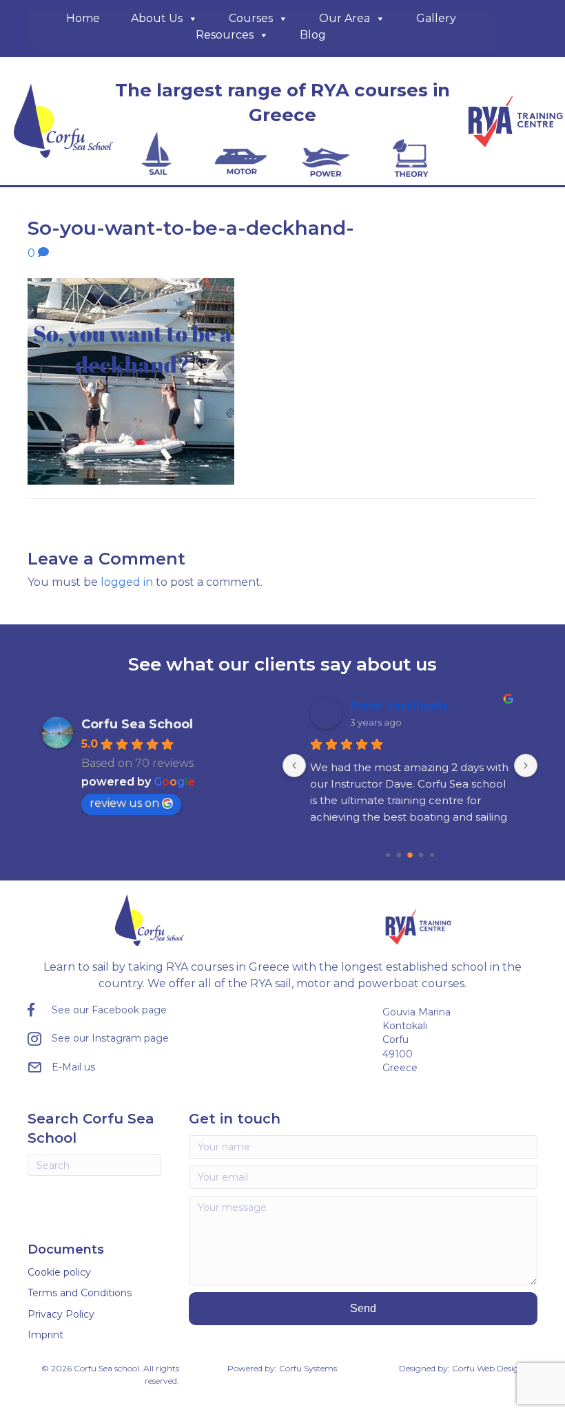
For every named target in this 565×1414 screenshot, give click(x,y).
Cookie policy (59, 1272)
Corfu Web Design (488, 1368)
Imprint (45, 1335)
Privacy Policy (61, 1314)
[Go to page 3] (410, 855)
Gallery (436, 18)
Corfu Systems (308, 1368)
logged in (127, 582)
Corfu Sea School (137, 724)
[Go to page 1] (388, 855)
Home (83, 18)
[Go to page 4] (421, 855)
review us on (124, 803)
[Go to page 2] (399, 855)
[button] (363, 1308)
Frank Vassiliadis (399, 706)
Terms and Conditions (80, 1293)
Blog (313, 34)
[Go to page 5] (432, 855)
